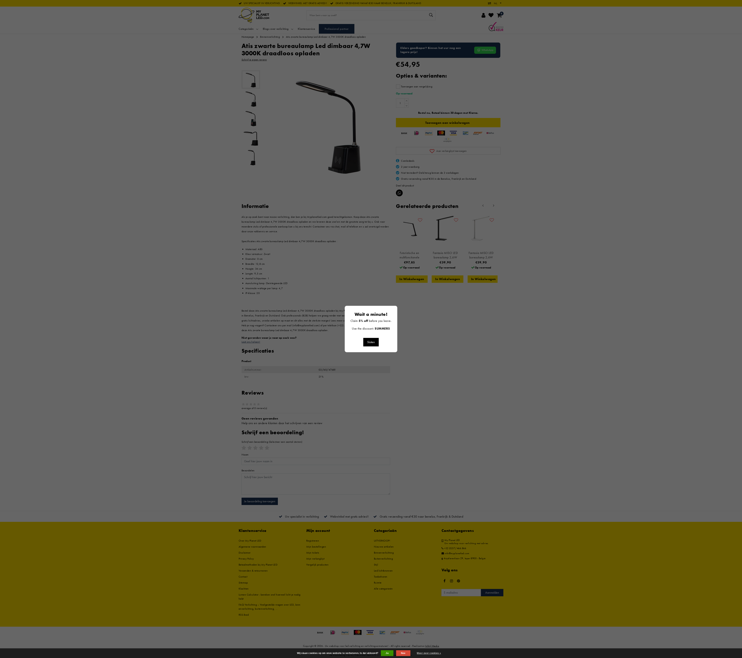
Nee (403, 653)
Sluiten (371, 342)
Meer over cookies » (429, 653)
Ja (387, 653)
